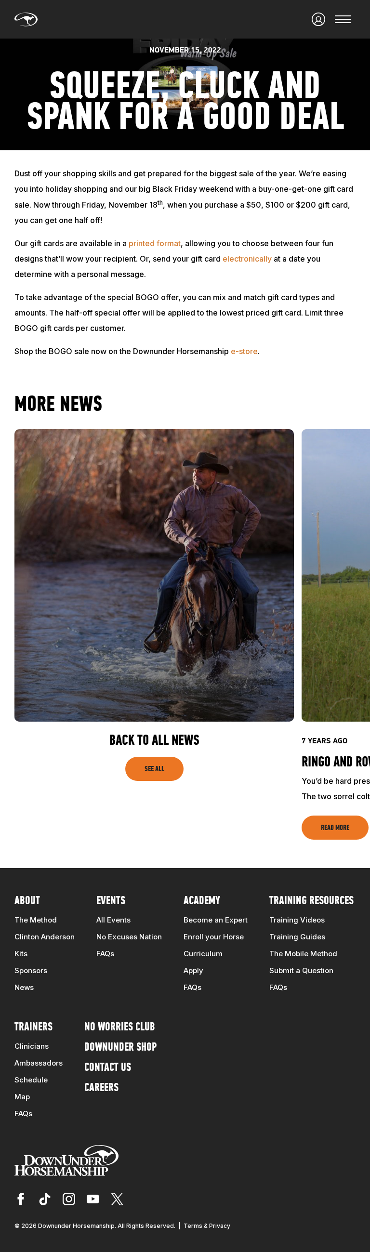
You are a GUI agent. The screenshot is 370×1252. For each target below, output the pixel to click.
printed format (155, 243)
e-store (244, 351)
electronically (247, 259)
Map (22, 1096)
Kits (20, 953)
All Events (113, 919)
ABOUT (27, 901)
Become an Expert (216, 919)
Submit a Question (301, 970)
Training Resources (311, 901)
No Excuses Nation (129, 936)
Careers (101, 1088)
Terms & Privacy (207, 1225)
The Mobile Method (303, 953)
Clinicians (31, 1046)
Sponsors (30, 970)
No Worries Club (119, 1027)
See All (154, 769)
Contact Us (107, 1068)
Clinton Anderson (44, 936)
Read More (335, 828)
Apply (193, 970)
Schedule (31, 1079)
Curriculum (203, 953)
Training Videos (297, 919)
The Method (35, 919)
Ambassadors (38, 1062)
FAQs (105, 953)
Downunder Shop (120, 1048)
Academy (202, 901)
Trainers (33, 1027)
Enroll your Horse (214, 936)
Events (110, 901)
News (24, 987)
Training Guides (297, 936)
